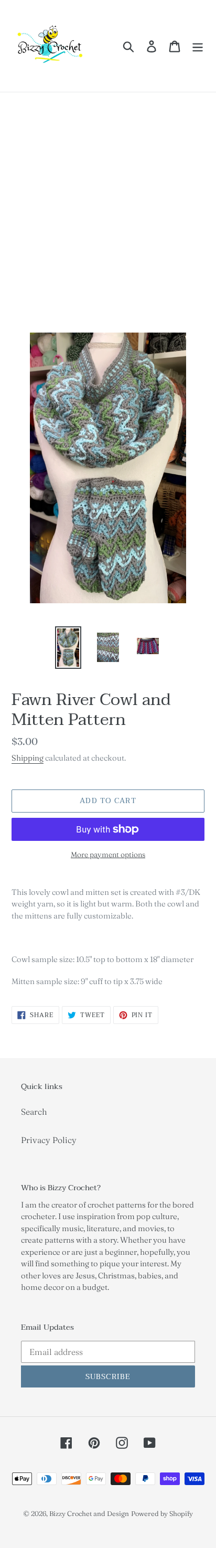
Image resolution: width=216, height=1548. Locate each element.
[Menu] (197, 46)
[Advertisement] (108, 206)
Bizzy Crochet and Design (89, 1513)
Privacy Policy (49, 1140)
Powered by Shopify (162, 1513)
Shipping (28, 758)
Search (34, 1111)
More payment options (108, 854)
